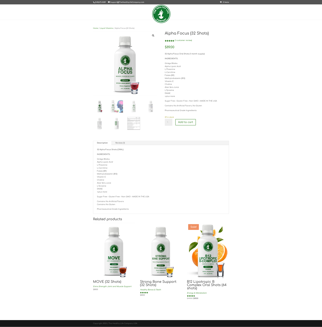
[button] (153, 35)
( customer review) (183, 40)
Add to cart (185, 122)
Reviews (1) (120, 143)
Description (102, 143)
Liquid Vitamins (106, 28)
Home (95, 28)
